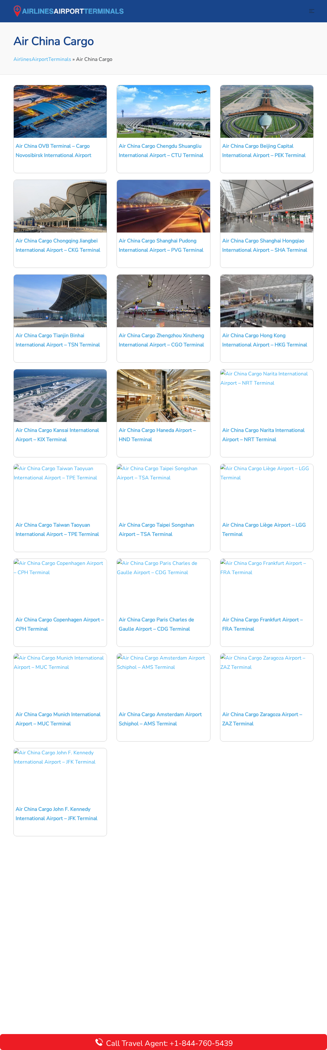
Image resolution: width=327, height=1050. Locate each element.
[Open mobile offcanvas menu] (311, 11)
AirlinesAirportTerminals (42, 59)
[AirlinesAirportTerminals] (68, 10)
